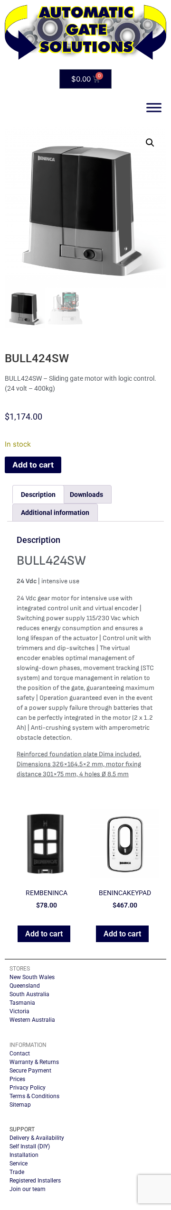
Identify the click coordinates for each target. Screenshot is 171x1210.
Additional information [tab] (55, 512)
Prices (17, 1079)
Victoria (19, 1011)
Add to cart (33, 464)
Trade (17, 1172)
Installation (24, 1155)
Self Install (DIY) (30, 1146)
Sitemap (20, 1104)
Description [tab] (38, 494)
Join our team (28, 1189)
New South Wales (32, 977)
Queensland (25, 985)
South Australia (29, 994)
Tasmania (22, 1002)
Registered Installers (35, 1180)
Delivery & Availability (37, 1138)
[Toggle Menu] (154, 107)
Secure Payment (30, 1070)
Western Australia (32, 1020)
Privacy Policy (28, 1087)
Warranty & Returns (34, 1062)
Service (19, 1163)
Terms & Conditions (34, 1096)
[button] (150, 142)
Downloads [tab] (86, 494)
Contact (20, 1053)
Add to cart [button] (44, 933)
